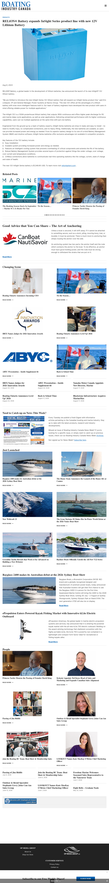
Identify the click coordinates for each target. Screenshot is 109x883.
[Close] (107, 872)
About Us (28, 852)
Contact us (54, 867)
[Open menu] (105, 5)
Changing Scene (12, 267)
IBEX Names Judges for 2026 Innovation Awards (23, 333)
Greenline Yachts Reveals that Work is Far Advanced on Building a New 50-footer (26, 560)
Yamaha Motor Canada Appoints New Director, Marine (88, 384)
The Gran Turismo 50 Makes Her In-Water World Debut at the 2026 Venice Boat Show (81, 520)
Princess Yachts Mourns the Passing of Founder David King (53, 207)
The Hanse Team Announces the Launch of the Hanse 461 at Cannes (81, 479)
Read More (7, 257)
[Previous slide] (5, 195)
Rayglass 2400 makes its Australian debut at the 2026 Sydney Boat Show (22, 479)
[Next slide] (103, 195)
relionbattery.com (69, 165)
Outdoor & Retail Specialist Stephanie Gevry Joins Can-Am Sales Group (81, 719)
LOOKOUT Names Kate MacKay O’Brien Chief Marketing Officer (81, 760)
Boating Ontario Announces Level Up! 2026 (74, 333)
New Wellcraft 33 (10, 519)
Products (6, 17)
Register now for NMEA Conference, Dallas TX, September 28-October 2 (88, 208)
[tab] (45, 215)
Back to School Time (65, 371)
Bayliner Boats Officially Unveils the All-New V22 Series (80, 559)
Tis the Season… (9, 206)
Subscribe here (80, 440)
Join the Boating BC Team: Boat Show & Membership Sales (27, 758)
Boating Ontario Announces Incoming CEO (21, 295)
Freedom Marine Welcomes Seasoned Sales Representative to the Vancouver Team (88, 775)
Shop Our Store (27, 854)
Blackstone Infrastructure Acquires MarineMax (89, 397)
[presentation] (20, 190)
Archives (99, 435)
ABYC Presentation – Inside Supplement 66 (20, 371)
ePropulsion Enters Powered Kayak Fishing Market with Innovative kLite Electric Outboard (49, 614)
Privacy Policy (54, 864)
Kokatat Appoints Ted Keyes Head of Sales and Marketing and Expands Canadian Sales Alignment (78, 679)
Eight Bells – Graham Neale (86, 788)
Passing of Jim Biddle (11, 718)
